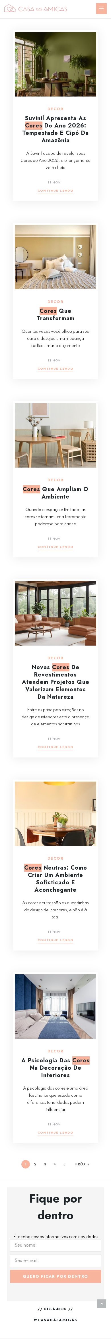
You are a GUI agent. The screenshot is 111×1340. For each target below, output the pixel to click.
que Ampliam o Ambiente (56, 493)
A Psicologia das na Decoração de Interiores (55, 1067)
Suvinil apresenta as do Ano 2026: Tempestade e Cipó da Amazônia (55, 129)
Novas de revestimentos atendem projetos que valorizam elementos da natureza (55, 682)
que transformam (56, 315)
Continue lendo (56, 191)
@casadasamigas (55, 1320)
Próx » (82, 1164)
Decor (55, 109)
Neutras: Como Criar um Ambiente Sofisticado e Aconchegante (55, 879)
